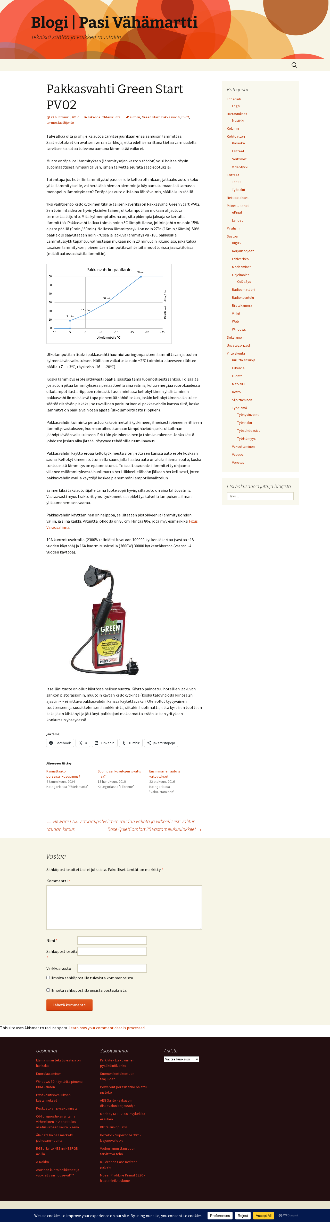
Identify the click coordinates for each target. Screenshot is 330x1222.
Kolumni (233, 128)
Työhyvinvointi (248, 414)
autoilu (135, 117)
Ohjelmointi (241, 274)
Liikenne (94, 117)
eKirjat (237, 212)
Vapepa (238, 454)
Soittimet (239, 159)
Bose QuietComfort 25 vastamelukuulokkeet (155, 829)
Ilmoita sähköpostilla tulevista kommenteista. (92, 977)
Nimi (51, 940)
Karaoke (238, 143)
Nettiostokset (238, 197)
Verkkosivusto (58, 968)
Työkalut (238, 189)
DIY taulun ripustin (113, 1127)
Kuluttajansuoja (243, 360)
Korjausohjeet (243, 251)
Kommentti (58, 880)
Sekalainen (235, 337)
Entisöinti (234, 99)
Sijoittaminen (242, 400)
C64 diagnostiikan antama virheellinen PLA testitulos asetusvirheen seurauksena (57, 1121)
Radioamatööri (243, 289)
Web (235, 321)
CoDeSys (244, 281)
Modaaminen (242, 267)
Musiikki (238, 120)
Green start (151, 117)
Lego (236, 105)
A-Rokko (42, 1161)
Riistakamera (242, 305)
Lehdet (237, 220)
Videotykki (240, 167)
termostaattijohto (60, 122)
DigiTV (236, 243)
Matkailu (238, 384)
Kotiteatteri (236, 136)
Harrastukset (237, 113)
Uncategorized (238, 345)
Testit (236, 181)
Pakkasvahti (170, 117)
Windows (239, 329)
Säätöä (232, 236)
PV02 (185, 117)
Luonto (237, 376)
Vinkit (236, 313)
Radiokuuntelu (243, 297)
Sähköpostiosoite (61, 954)
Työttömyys (246, 438)
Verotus (238, 462)
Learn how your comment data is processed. (107, 1027)
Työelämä (239, 408)
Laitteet (238, 151)
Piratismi (233, 228)
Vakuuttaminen (243, 446)
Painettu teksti (238, 205)
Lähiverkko (240, 259)
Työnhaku (244, 422)
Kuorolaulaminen (49, 1073)
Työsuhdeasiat (248, 430)
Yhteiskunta (111, 117)
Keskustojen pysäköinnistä (57, 1108)
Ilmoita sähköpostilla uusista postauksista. (89, 990)
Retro (236, 392)
